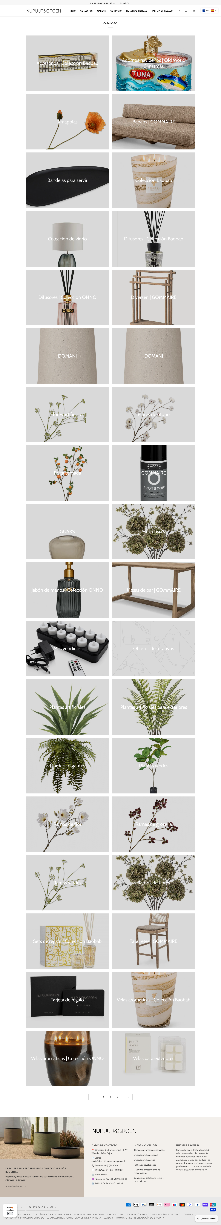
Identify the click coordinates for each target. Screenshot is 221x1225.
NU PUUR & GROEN (19, 1214)
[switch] (10, 1213)
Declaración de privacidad (146, 1155)
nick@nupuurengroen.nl (114, 1161)
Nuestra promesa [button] (188, 1145)
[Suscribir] (76, 1186)
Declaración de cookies (144, 1160)
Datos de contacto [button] (104, 1145)
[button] (86, 11)
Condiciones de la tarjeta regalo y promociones (99, 1217)
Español (125, 3)
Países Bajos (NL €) (101, 3)
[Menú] (15, 1206)
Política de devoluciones (145, 1165)
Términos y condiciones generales (149, 1150)
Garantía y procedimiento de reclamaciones (35, 1217)
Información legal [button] (146, 1145)
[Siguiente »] (128, 1097)
